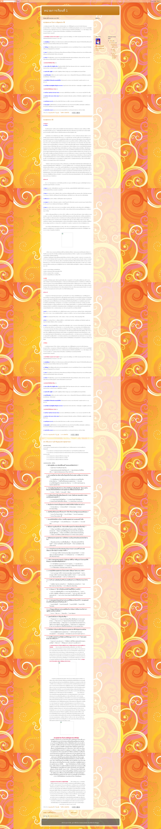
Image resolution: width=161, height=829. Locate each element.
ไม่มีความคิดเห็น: (65, 112)
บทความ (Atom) (54, 816)
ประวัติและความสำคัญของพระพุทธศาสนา (57, 442)
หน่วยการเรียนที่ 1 (56, 10)
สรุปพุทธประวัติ (48, 120)
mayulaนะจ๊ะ (100, 46)
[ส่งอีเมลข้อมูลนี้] (73, 113)
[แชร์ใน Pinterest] (79, 113)
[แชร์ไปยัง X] (76, 113)
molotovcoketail (83, 822)
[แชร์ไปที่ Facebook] (77, 113)
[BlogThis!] (74, 113)
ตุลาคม (113, 42)
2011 (111, 41)
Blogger (97, 822)
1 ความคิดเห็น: (65, 434)
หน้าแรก (74, 812)
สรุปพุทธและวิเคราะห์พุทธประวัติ (54, 22)
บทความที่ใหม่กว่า (49, 812)
